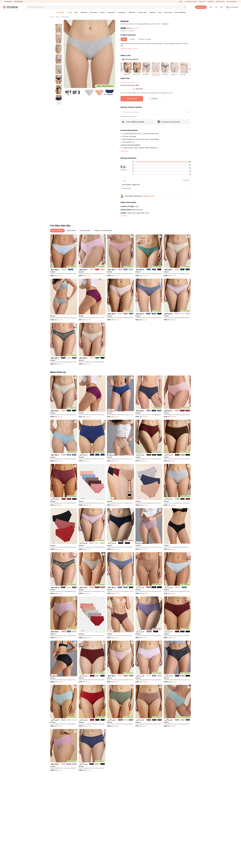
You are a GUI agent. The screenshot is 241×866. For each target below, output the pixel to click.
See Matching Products (129, 48)
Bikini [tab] (123, 39)
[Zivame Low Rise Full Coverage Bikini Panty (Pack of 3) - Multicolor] (92, 252)
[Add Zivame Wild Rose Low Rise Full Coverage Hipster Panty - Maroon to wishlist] (131, 731)
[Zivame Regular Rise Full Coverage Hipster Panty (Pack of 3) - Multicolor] (148, 393)
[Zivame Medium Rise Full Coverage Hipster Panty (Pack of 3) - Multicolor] (63, 614)
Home (51, 17)
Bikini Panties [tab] (71, 230)
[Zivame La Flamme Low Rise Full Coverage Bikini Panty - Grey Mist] (63, 296)
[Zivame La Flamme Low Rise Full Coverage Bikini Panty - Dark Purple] (92, 296)
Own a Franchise (232, 1)
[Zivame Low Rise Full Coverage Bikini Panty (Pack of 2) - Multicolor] (63, 252)
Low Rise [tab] (132, 39)
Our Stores (210, 1)
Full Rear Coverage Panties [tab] (103, 230)
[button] (185, 7)
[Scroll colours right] (189, 69)
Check (187, 112)
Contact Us (202, 1)
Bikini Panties (65, 17)
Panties (58, 17)
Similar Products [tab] (57, 230)
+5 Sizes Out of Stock (127, 82)
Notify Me (133, 99)
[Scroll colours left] (122, 69)
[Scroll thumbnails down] (58, 102)
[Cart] (221, 7)
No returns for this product (171, 122)
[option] (58, 28)
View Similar (109, 94)
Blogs (180, 1)
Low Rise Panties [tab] (85, 230)
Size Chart (139, 89)
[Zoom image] (89, 58)
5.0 (68, 94)
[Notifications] (211, 7)
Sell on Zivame (220, 1)
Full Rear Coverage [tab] (145, 39)
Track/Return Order (190, 1)
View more (124, 151)
